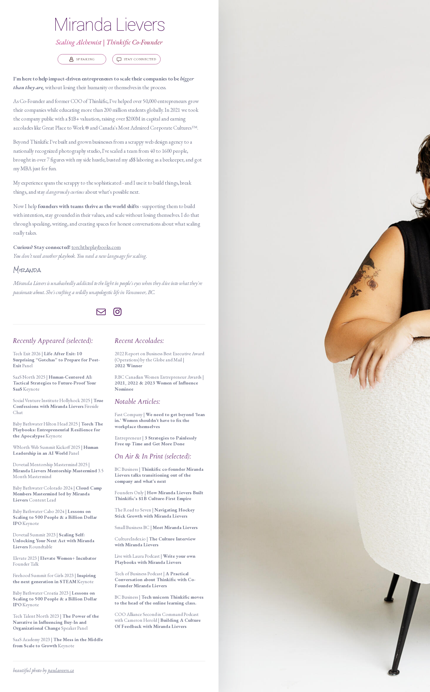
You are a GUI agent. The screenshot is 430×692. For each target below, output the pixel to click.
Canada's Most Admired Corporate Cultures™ (148, 127)
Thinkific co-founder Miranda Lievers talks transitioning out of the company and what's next (159, 475)
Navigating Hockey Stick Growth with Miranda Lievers (155, 513)
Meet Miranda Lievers (175, 527)
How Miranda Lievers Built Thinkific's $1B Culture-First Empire (159, 496)
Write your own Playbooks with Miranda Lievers (155, 559)
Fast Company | (160, 420)
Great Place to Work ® (65, 127)
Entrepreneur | (156, 441)
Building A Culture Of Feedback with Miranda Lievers (158, 623)
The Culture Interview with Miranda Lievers (155, 542)
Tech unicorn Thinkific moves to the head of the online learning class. (159, 600)
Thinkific (97, 101)
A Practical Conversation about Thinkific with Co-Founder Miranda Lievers (155, 580)
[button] (82, 59)
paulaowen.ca (61, 670)
